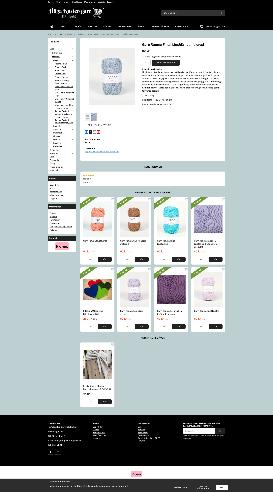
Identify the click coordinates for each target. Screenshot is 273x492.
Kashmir (57, 143)
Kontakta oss (77, 2)
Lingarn (56, 136)
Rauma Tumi (60, 74)
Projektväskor (160, 26)
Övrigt (142, 26)
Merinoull (57, 133)
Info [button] (90, 259)
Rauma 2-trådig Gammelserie (62, 81)
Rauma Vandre (61, 77)
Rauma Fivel (60, 67)
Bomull (56, 126)
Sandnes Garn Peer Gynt (64, 88)
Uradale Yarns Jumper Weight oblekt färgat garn (63, 111)
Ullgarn (56, 60)
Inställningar (180, 487)
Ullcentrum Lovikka (64, 105)
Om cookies (55, 223)
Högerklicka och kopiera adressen (102, 151)
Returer (53, 230)
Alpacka (57, 129)
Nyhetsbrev (55, 220)
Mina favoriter (90, 2)
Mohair (56, 139)
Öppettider (111, 2)
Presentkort (125, 26)
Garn (62, 26)
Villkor (58, 2)
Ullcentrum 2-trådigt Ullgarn (64, 94)
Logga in (101, 2)
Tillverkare (57, 53)
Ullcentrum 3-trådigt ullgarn (64, 100)
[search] (221, 13)
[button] (105, 259)
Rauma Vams (61, 70)
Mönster (92, 26)
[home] (52, 26)
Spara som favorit (100, 125)
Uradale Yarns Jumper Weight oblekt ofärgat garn (64, 120)
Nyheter (66, 2)
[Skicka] (220, 431)
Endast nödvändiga (203, 487)
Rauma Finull (61, 64)
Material (56, 57)
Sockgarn (57, 146)
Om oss (51, 2)
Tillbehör (76, 26)
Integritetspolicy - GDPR (61, 226)
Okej (222, 487)
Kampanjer (181, 26)
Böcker (107, 26)
